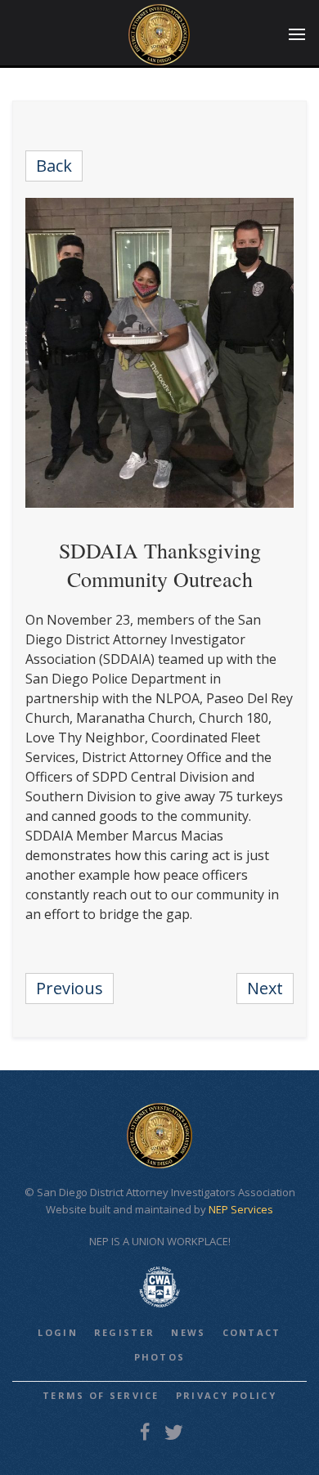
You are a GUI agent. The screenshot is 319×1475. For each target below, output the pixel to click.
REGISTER (124, 1332)
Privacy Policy (226, 1395)
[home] (159, 34)
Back (54, 166)
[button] (296, 34)
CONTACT (251, 1332)
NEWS (188, 1332)
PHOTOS (160, 1357)
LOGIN (58, 1332)
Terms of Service (101, 1395)
